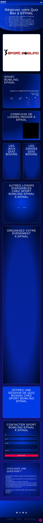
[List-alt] (26, 512)
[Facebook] (17, 512)
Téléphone (7, 450)
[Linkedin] (23, 512)
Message (7, 443)
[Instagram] (20, 512)
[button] (41, 2)
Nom (6, 434)
